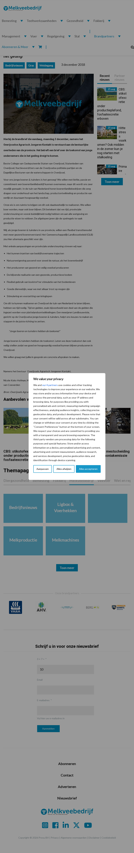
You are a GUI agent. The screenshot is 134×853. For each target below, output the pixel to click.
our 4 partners (50, 385)
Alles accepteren (88, 468)
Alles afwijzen (64, 468)
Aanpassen (42, 468)
